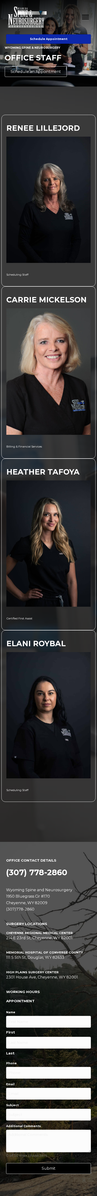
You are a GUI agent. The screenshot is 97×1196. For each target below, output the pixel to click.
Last (10, 1053)
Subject (12, 1105)
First (10, 1032)
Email (10, 1084)
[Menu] (85, 17)
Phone (11, 1063)
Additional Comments (23, 1126)
